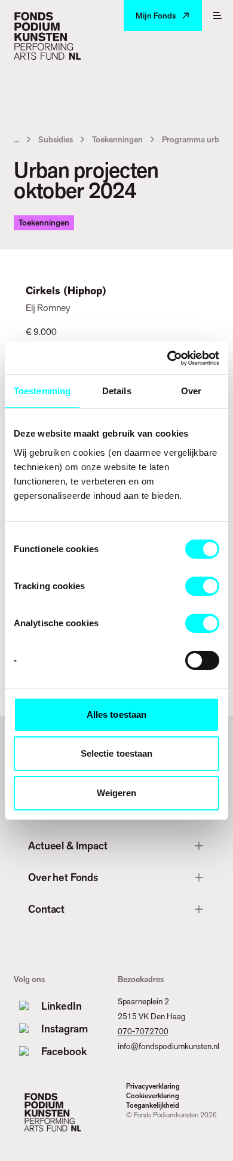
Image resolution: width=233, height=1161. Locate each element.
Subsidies (55, 139)
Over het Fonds (62, 877)
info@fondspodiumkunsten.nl (168, 1046)
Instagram (64, 1028)
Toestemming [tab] (42, 391)
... (16, 139)
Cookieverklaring (152, 1095)
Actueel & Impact (67, 845)
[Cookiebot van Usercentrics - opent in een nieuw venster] (167, 358)
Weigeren (117, 793)
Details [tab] (116, 391)
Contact (46, 909)
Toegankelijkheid (152, 1105)
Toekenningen (117, 139)
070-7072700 (143, 1031)
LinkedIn (61, 1006)
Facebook (64, 1051)
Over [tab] (191, 391)
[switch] (202, 586)
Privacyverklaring (153, 1086)
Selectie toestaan (117, 753)
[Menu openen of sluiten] (217, 15)
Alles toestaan (116, 714)
